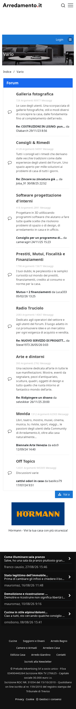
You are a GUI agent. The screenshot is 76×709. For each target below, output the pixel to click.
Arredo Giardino (40, 654)
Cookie (30, 699)
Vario (8, 54)
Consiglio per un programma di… (39, 238)
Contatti (61, 654)
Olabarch (22, 131)
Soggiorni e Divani (34, 641)
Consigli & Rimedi (33, 142)
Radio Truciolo (29, 308)
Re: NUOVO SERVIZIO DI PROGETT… (40, 340)
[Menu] (70, 5)
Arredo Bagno (59, 641)
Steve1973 (23, 345)
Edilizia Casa (17, 654)
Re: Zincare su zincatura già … (37, 179)
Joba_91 (21, 183)
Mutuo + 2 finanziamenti (33, 292)
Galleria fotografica (34, 93)
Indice (7, 72)
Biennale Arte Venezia (31, 445)
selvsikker (22, 402)
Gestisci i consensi (50, 699)
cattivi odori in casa (30, 481)
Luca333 (61, 292)
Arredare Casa (51, 647)
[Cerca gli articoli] (63, 5)
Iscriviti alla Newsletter (38, 661)
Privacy (19, 699)
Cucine (13, 641)
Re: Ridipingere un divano (34, 398)
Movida (23, 413)
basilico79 (55, 481)
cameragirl (23, 242)
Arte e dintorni (30, 356)
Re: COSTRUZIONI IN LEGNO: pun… (40, 126)
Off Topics (25, 461)
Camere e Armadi (26, 647)
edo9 (55, 445)
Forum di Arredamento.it (22, 5)
